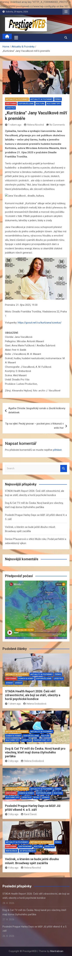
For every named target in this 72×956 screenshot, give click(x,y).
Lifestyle (10, 108)
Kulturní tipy (53, 104)
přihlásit (57, 449)
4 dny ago (13, 867)
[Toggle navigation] (16, 37)
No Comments (57, 124)
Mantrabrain (56, 951)
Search (63, 468)
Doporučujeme (26, 104)
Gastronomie (25, 846)
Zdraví (9, 683)
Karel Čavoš (30, 814)
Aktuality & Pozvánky (17, 99)
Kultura (40, 104)
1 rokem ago (14, 124)
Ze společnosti (27, 851)
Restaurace (11, 851)
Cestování (11, 104)
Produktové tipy (42, 740)
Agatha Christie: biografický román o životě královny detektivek (36, 410)
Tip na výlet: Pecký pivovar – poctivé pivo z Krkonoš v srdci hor (34, 425)
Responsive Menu (65, 12)
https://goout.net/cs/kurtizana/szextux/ (39, 322)
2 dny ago (13, 761)
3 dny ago (13, 814)
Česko (58, 99)
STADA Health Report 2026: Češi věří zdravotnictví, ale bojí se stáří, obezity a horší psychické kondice (32, 695)
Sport (36, 797)
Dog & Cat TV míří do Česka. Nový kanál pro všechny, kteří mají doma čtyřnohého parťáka (35, 752)
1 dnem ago (14, 703)
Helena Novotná (35, 124)
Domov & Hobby (26, 678)
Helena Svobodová (36, 703)
